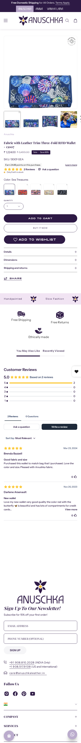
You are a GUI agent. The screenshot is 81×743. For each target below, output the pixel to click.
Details (7, 251)
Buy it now (40, 228)
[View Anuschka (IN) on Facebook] (15, 694)
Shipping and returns (15, 268)
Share (15, 278)
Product (11, 735)
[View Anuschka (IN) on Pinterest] (24, 694)
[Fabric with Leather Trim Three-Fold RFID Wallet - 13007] (12, 119)
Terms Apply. (62, 2)
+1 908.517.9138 (20, 666)
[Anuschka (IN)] (41, 20)
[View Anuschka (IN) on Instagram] (6, 694)
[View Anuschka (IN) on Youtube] (32, 694)
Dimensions (10, 259)
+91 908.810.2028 (21, 662)
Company (11, 717)
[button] (67, 20)
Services (11, 726)
